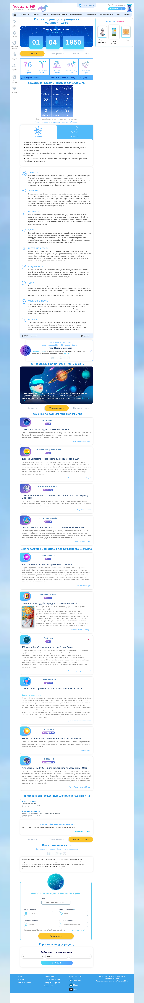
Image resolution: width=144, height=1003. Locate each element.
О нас (20, 976)
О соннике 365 (48, 986)
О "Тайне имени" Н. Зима (52, 979)
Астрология (90, 14)
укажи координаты (77, 930)
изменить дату (56, 32)
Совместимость (105, 14)
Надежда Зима (49, 976)
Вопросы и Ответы (24, 983)
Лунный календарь (58, 14)
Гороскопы (23, 14)
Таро (44, 14)
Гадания (35, 14)
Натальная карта (76, 14)
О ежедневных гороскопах (52, 983)
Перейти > (67, 354)
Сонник (118, 14)
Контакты (21, 979)
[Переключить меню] (14, 14)
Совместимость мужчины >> (32, 695)
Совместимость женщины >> (33, 692)
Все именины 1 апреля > (82, 831)
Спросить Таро (117, 9)
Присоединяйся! (88, 5)
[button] (30, 336)
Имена (126, 14)
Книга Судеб (126, 40)
